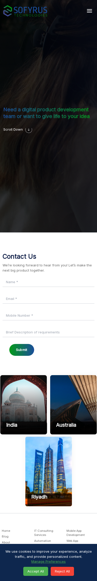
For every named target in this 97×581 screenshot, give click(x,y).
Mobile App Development (75, 533)
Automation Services (42, 543)
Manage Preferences (48, 561)
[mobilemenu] (89, 10)
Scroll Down (13, 129)
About (6, 542)
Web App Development (75, 543)
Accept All (35, 571)
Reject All (62, 571)
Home (6, 531)
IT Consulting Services (43, 533)
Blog (5, 536)
